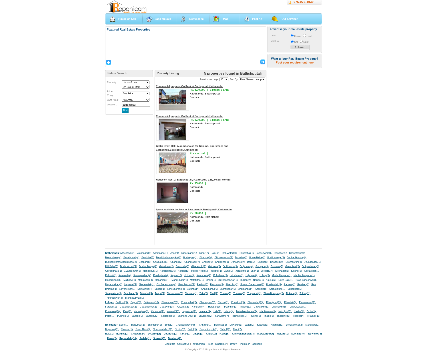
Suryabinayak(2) (208, 329)
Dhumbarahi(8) (294, 262)
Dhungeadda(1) (312, 262)
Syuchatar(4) (131, 293)
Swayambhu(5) (113, 293)
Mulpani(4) (245, 280)
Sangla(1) (160, 288)
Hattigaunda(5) (168, 270)
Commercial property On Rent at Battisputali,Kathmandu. (189, 86)
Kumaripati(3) (141, 311)
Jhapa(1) (198, 333)
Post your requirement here (295, 62)
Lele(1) (218, 311)
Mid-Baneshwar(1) (228, 280)
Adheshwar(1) (127, 253)
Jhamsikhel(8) (280, 306)
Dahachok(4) (238, 262)
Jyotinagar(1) (282, 270)
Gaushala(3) (182, 266)
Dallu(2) (251, 262)
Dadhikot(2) (221, 324)
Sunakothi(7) (222, 315)
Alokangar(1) (144, 253)
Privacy (233, 344)
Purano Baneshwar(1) (252, 284)
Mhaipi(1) (211, 280)
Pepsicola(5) (217, 284)
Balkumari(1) (138, 324)
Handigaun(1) (150, 270)
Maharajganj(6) (113, 280)
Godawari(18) (167, 306)
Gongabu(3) (262, 266)
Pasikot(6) (202, 284)
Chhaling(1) (205, 324)
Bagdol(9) (136, 302)
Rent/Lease (196, 19)
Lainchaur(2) (237, 275)
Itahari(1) (185, 333)
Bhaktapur (111, 324)
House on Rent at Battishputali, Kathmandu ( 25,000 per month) (193, 179)
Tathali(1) (225, 329)
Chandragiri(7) (192, 262)
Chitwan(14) (138, 333)
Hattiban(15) (215, 306)
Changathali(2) (189, 302)
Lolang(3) (265, 275)
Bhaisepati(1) (190, 257)
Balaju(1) (215, 253)
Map (225, 19)
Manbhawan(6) (268, 311)
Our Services (290, 19)
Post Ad (257, 19)
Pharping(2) (232, 284)
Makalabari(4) (145, 280)
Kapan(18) (176, 275)
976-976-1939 (304, 2)
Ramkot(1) (289, 284)
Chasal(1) (223, 302)
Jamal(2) (229, 270)
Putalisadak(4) (274, 284)
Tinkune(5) (292, 293)
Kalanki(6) (296, 270)
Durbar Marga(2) (148, 266)
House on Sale (127, 19)
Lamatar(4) (205, 311)
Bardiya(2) (122, 333)
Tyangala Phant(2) (135, 297)
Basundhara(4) (113, 257)
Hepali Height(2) (200, 270)
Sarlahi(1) (145, 338)
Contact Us (183, 344)
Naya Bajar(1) (286, 280)
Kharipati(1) (277, 324)
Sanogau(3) (152, 315)
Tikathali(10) (313, 315)
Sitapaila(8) (261, 288)
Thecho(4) (299, 315)
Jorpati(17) (267, 270)
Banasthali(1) (247, 253)
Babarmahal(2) (189, 253)
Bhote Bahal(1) (257, 257)
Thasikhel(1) (284, 315)
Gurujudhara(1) (113, 270)
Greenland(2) (292, 266)
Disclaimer (221, 344)
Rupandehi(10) (128, 338)
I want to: (274, 41)
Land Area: (113, 99)
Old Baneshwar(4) (166, 284)
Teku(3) (203, 293)
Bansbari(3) (280, 253)
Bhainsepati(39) (170, 302)
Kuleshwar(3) (220, 275)
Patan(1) (110, 315)
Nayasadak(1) (147, 284)
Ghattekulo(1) (198, 266)
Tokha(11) (305, 293)
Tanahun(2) (175, 338)
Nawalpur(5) (298, 333)
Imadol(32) (246, 306)
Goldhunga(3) (230, 266)
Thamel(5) (225, 293)
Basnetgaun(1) (297, 253)
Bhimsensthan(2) (224, 257)
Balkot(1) (124, 324)
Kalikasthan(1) (312, 270)
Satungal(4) (193, 288)
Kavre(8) (225, 333)
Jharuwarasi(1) (298, 306)
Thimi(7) (237, 329)
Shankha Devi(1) (187, 315)
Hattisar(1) (183, 270)
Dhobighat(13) (274, 302)
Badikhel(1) (122, 302)
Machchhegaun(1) (282, 275)
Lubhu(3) (229, 311)
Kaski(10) (212, 333)
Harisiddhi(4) (199, 306)
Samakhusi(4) (145, 288)
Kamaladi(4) (125, 275)
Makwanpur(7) (266, 333)
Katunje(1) (263, 324)
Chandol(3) (176, 262)
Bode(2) (169, 324)
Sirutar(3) (180, 329)
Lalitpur (109, 302)
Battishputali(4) (131, 257)
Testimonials (198, 344)
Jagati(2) (250, 324)
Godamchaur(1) (129, 306)
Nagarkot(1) (112, 329)
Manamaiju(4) (162, 280)
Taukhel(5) (255, 315)
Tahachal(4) (146, 293)
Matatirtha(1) (197, 280)
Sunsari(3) (159, 338)
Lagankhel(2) (189, 311)
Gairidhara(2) (166, 266)
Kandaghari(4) (161, 275)
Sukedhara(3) (295, 288)
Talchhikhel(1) (239, 315)
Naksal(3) (271, 280)
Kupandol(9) (158, 311)
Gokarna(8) (214, 266)
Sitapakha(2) (206, 315)
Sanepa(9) (138, 315)
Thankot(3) (239, 293)
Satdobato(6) (168, 315)
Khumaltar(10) (113, 311)
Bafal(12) (204, 253)
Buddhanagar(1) (276, 257)
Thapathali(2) (254, 293)
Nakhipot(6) (285, 311)
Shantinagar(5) (228, 288)
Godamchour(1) (149, 306)
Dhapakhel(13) (256, 302)
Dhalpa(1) (263, 262)
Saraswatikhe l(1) (163, 329)
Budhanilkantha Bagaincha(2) (121, 262)
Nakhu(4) (299, 311)
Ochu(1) (311, 311)
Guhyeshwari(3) (310, 266)
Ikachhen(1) (231, 306)
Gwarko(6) (183, 306)
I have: (273, 35)
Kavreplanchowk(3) (243, 333)
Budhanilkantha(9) (296, 257)
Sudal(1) (192, 329)
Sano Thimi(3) (143, 329)
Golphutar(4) (247, 266)
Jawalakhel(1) (262, 306)
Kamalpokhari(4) (142, 275)
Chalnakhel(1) (160, 262)
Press (210, 344)
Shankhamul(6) (209, 288)
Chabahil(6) (145, 262)
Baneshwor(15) (264, 253)
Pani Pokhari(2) (186, 284)
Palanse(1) (127, 329)
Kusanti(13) (173, 311)
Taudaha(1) (191, 293)
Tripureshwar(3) (114, 297)
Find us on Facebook (250, 344)
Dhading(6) (155, 333)
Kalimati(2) (111, 275)
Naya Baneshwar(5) (306, 280)
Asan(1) (174, 253)
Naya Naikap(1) (113, 284)
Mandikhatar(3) (179, 280)
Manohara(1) (312, 324)
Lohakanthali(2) (294, 324)
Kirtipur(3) (189, 275)
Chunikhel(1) (222, 262)
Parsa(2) (112, 338)
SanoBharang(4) (176, 288)
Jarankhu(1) (242, 270)
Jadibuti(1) (216, 270)
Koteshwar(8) (204, 275)
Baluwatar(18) (230, 253)
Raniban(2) (303, 284)
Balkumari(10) (151, 302)
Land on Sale (163, 19)
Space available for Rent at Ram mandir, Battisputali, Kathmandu (194, 209)
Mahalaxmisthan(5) (247, 311)
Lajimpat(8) (252, 275)
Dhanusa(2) (171, 333)
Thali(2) (214, 293)
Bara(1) (109, 333)
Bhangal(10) (206, 257)
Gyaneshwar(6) (132, 270)
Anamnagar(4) (161, 253)
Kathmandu (112, 253)
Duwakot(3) (236, 324)
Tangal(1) (160, 293)
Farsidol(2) (111, 306)
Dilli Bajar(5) (111, 266)
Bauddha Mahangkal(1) (168, 257)
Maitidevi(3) (129, 280)
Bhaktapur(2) (155, 324)
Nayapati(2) (130, 284)
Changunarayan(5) (186, 324)
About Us (170, 344)
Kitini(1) (127, 311)
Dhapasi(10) (277, 262)
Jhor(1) (255, 270)
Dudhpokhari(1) (128, 266)
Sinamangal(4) (245, 288)
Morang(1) (283, 333)
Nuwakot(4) (315, 333)
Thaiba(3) (269, 315)
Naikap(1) (258, 280)
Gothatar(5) (277, 266)
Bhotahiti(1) (241, 257)
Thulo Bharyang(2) (274, 293)
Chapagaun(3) (207, 302)
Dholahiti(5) (290, 302)
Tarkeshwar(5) (175, 293)
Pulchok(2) (123, 315)
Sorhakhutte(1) (277, 288)
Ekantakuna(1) (307, 302)
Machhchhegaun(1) (304, 275)
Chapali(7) (207, 262)
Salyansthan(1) (127, 288)
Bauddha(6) (147, 257)
